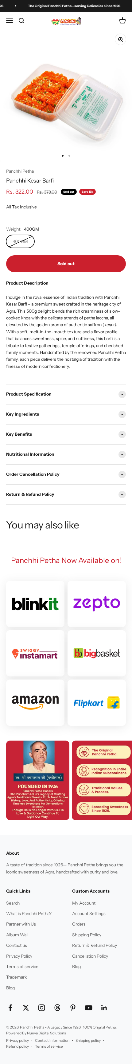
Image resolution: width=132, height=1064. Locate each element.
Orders (79, 924)
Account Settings (89, 913)
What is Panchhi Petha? (29, 913)
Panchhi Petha (20, 171)
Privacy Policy (19, 956)
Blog (10, 988)
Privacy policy (17, 1040)
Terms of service (22, 966)
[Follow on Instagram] (41, 1008)
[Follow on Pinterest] (73, 1008)
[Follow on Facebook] (10, 1008)
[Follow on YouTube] (88, 1008)
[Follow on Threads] (57, 1008)
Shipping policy (88, 1040)
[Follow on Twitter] (26, 1008)
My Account (83, 903)
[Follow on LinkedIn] (104, 1008)
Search (13, 903)
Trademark (16, 977)
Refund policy (17, 1046)
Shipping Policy (86, 935)
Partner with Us (21, 924)
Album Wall (17, 935)
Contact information (52, 1040)
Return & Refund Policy (94, 945)
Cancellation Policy (90, 956)
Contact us (16, 945)
